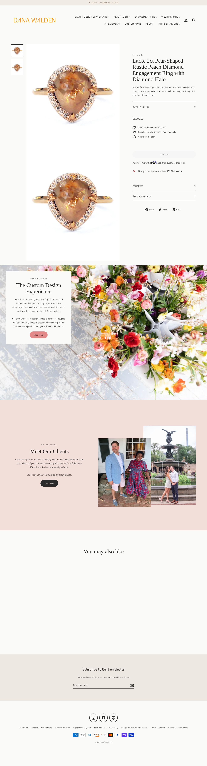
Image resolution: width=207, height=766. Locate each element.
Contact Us (23, 727)
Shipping (34, 727)
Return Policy (46, 727)
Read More (38, 334)
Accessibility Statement (178, 727)
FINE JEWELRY (112, 23)
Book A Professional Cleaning (106, 727)
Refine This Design (140, 106)
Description (137, 185)
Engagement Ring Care (82, 727)
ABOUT (149, 23)
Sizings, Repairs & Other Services (134, 727)
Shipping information (141, 196)
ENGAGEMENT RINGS (145, 16)
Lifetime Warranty (62, 727)
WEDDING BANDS (170, 16)
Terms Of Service (158, 727)
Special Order (137, 55)
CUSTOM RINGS (133, 23)
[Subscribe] (131, 685)
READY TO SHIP (122, 16)
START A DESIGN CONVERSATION (92, 16)
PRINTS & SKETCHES (169, 23)
